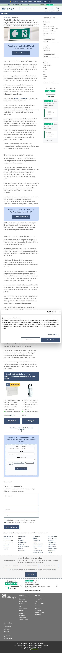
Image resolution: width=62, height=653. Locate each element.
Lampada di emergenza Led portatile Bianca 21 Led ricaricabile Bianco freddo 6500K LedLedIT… (30, 404)
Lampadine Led (7, 538)
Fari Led (35, 548)
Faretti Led (6, 545)
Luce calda (46, 46)
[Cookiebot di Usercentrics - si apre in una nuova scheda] (48, 312)
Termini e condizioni (22, 614)
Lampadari (20, 540)
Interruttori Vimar (52, 546)
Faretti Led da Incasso (23, 546)
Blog (9, 17)
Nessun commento (28, 25)
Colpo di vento (47, 65)
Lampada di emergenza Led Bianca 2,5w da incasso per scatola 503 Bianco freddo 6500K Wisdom (12, 404)
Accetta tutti (50, 339)
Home (5, 17)
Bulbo (44, 61)
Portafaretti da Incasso (51, 551)
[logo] (7, 9)
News (44, 35)
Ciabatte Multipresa (52, 548)
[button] (4, 13)
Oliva (44, 72)
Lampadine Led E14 (8, 543)
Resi (36, 601)
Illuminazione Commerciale (50, 28)
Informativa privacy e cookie (23, 618)
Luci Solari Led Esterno (36, 541)
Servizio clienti (8, 638)
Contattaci (22, 604)
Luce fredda (46, 48)
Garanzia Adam (39, 599)
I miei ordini (7, 629)
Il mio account (7, 626)
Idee (44, 24)
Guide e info (17, 25)
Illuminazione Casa (48, 26)
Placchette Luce (51, 542)
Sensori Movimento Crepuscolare (52, 539)
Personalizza (29, 339)
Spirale (45, 76)
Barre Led (20, 548)
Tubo (44, 78)
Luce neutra (46, 50)
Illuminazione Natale (48, 33)
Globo (44, 67)
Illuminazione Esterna (49, 31)
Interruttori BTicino (52, 544)
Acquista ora (47, 1)
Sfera (44, 74)
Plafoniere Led (21, 550)
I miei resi (6, 631)
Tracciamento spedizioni (7, 635)
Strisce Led (6, 547)
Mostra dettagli (52, 334)
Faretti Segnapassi (37, 550)
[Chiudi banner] (59, 312)
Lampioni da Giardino (38, 546)
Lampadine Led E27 (8, 540)
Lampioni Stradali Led (38, 544)
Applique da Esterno (38, 552)
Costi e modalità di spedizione (39, 605)
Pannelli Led (21, 544)
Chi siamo (22, 599)
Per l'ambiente (23, 601)
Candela (45, 63)
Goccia (45, 69)
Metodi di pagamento (38, 609)
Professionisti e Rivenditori (39, 613)
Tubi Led (6, 549)
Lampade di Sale (22, 542)
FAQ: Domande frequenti (23, 610)
